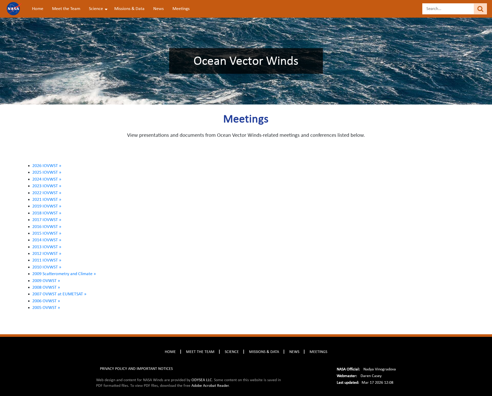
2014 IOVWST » (46, 240)
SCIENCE (232, 352)
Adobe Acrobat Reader (210, 385)
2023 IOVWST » (46, 186)
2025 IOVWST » (46, 172)
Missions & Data (129, 8)
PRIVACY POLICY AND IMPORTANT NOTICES (136, 369)
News (158, 8)
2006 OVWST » (46, 301)
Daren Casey (371, 376)
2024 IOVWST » (46, 179)
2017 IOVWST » (46, 219)
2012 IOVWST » (46, 253)
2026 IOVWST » (46, 165)
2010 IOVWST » (46, 267)
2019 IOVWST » (46, 206)
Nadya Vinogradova (379, 369)
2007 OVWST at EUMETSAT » (59, 294)
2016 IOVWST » (46, 226)
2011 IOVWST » (46, 260)
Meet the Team (66, 8)
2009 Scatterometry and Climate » (64, 274)
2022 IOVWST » (46, 193)
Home (37, 8)
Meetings (181, 8)
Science (96, 8)
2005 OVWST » (46, 307)
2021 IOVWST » (46, 199)
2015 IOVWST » (46, 233)
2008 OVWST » (46, 287)
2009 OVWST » (46, 280)
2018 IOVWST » (46, 213)
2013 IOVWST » (46, 247)
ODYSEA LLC (201, 380)
